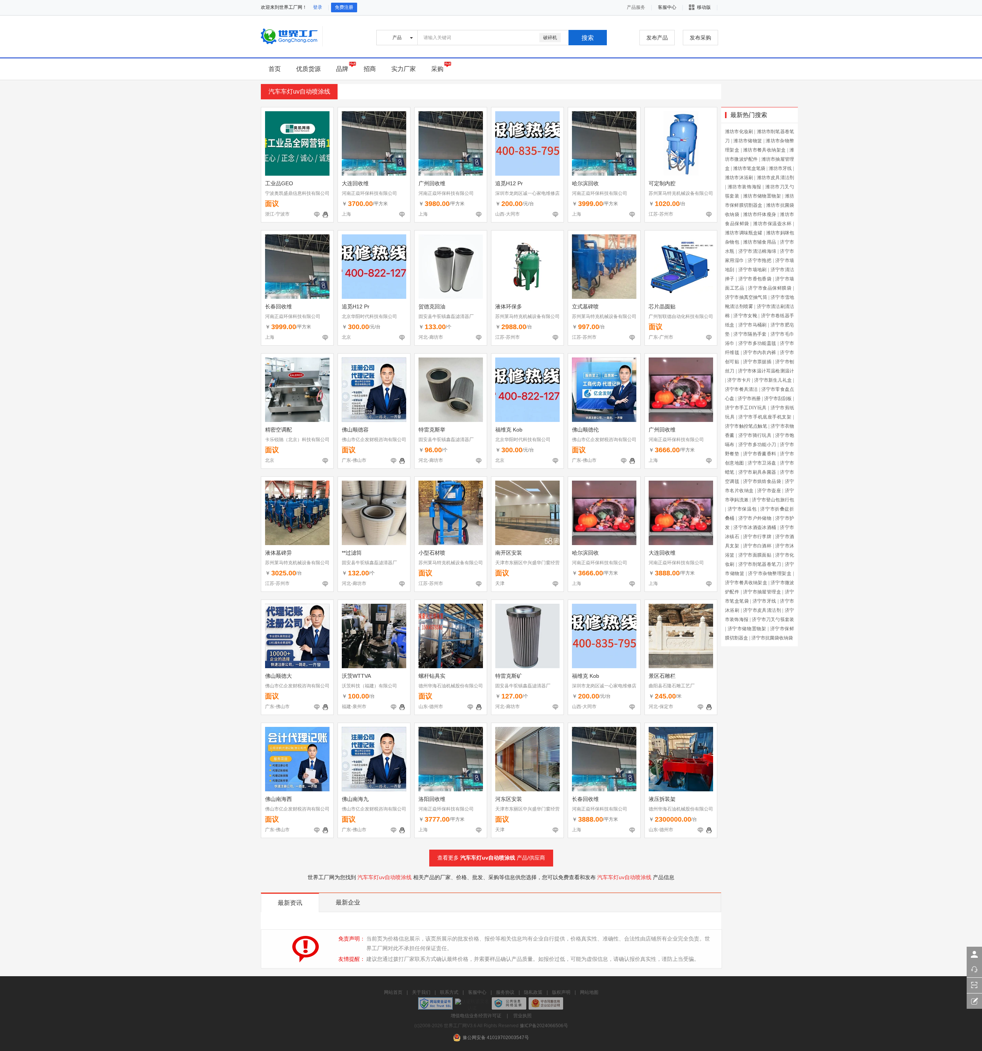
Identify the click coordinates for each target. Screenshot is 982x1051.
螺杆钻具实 (432, 676)
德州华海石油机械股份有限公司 (451, 686)
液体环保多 (508, 306)
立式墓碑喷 (585, 306)
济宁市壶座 (769, 490)
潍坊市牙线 (780, 168)
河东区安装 (508, 799)
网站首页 (393, 992)
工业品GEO (279, 183)
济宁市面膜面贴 (755, 555)
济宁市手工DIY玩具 (746, 407)
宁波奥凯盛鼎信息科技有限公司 (297, 193)
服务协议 (505, 992)
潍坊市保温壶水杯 (772, 223)
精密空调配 (278, 430)
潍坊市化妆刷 (739, 131)
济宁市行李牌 (757, 536)
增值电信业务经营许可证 (476, 1015)
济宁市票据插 (757, 361)
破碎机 (550, 37)
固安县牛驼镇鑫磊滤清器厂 (446, 316)
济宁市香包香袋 (755, 279)
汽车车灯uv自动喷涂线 (487, 858)
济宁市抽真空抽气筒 (746, 297)
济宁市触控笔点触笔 (746, 426)
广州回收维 (432, 183)
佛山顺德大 (278, 676)
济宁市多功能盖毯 (757, 343)
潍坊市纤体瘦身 (759, 214)
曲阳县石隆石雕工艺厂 (672, 686)
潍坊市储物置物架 (762, 196)
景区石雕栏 (662, 676)
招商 (370, 69)
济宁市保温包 (742, 509)
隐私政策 (533, 992)
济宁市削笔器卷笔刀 (759, 564)
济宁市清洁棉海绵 (757, 251)
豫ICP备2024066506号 (544, 1025)
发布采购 (700, 38)
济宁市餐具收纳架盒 (746, 582)
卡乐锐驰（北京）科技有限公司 (297, 439)
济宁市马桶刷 (752, 325)
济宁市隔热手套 (750, 334)
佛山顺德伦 (585, 430)
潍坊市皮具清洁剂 (775, 177)
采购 (437, 69)
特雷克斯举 (432, 430)
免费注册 (344, 7)
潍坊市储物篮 (747, 140)
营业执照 (522, 1015)
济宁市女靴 (745, 315)
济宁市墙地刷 (752, 269)
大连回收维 (355, 183)
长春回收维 (278, 306)
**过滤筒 (352, 553)
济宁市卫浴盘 (762, 463)
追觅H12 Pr (509, 183)
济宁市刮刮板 (778, 398)
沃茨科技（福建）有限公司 (369, 686)
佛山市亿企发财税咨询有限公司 (374, 439)
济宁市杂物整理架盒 (769, 573)
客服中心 (477, 992)
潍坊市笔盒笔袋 (749, 168)
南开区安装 (508, 553)
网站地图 (589, 992)
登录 (317, 7)
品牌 (342, 69)
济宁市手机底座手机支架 (764, 417)
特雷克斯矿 (508, 676)
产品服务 (636, 7)
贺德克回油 (432, 306)
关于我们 (421, 992)
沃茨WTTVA (356, 676)
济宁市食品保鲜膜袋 (769, 288)
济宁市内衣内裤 (759, 352)
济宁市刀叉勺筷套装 (773, 619)
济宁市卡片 (739, 380)
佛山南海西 (278, 799)
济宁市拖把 (759, 260)
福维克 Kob (508, 430)
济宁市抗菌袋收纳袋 (772, 638)
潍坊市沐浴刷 (739, 177)
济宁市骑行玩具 (755, 435)
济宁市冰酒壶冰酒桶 (754, 527)
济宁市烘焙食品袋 (762, 481)
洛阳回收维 (432, 799)
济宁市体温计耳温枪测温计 (766, 371)
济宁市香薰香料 (759, 453)
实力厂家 (403, 69)
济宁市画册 (749, 398)
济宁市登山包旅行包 (773, 499)
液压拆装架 (662, 799)
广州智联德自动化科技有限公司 (681, 316)
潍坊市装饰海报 (744, 186)
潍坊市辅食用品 (759, 242)
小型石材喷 (432, 553)
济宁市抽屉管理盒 (762, 592)
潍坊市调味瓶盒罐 (744, 233)
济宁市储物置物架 (747, 628)
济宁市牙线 (764, 601)
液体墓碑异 (278, 553)
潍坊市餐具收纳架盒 (764, 150)
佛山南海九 (355, 799)
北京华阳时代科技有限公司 (369, 316)
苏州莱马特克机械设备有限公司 (681, 193)
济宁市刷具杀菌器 (757, 472)
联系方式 (449, 992)
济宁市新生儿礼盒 (772, 380)
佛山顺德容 (355, 430)
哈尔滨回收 (585, 183)
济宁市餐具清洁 (741, 389)
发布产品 (657, 38)
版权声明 (561, 992)
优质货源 (308, 69)
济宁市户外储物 (755, 518)
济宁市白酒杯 (757, 546)
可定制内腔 (662, 183)
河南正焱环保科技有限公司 (369, 193)
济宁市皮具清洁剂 (762, 610)
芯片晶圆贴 (662, 306)
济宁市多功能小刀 (757, 444)
